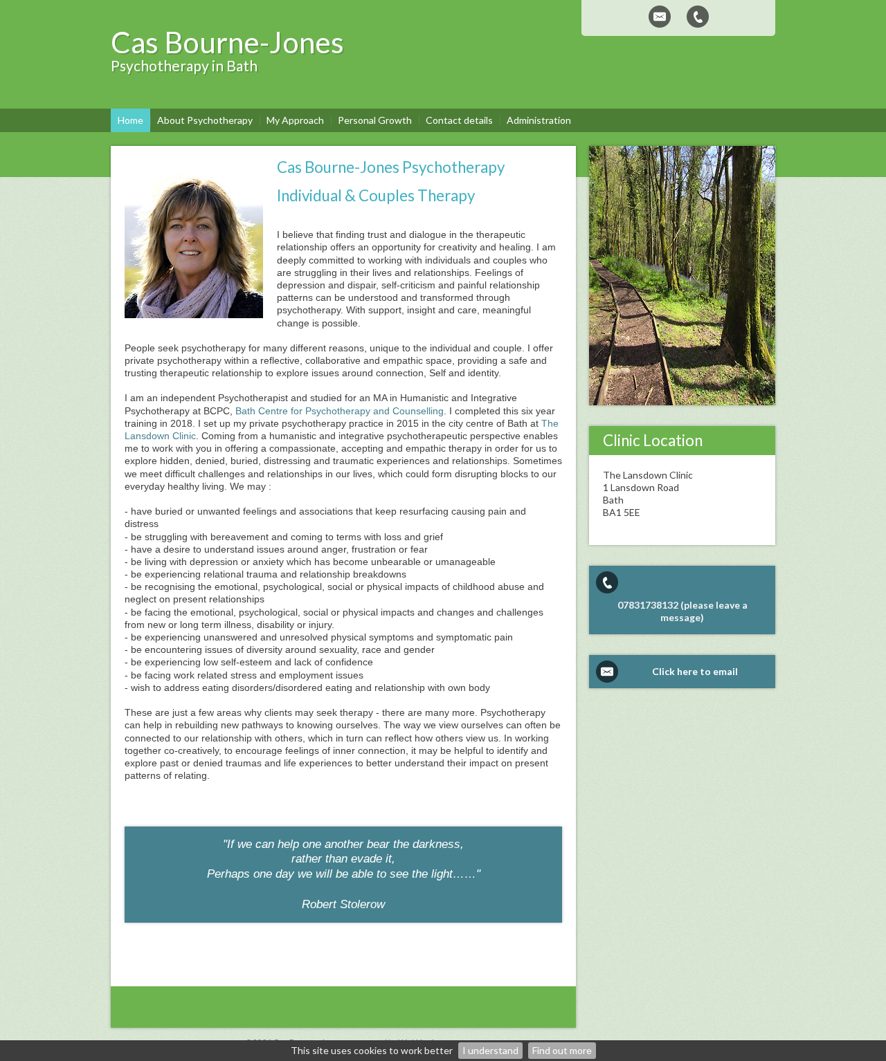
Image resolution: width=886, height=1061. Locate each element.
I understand (490, 1050)
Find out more (562, 1050)
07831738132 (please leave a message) (682, 611)
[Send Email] (660, 16)
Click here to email (695, 671)
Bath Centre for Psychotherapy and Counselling (339, 410)
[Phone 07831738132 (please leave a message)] (698, 16)
